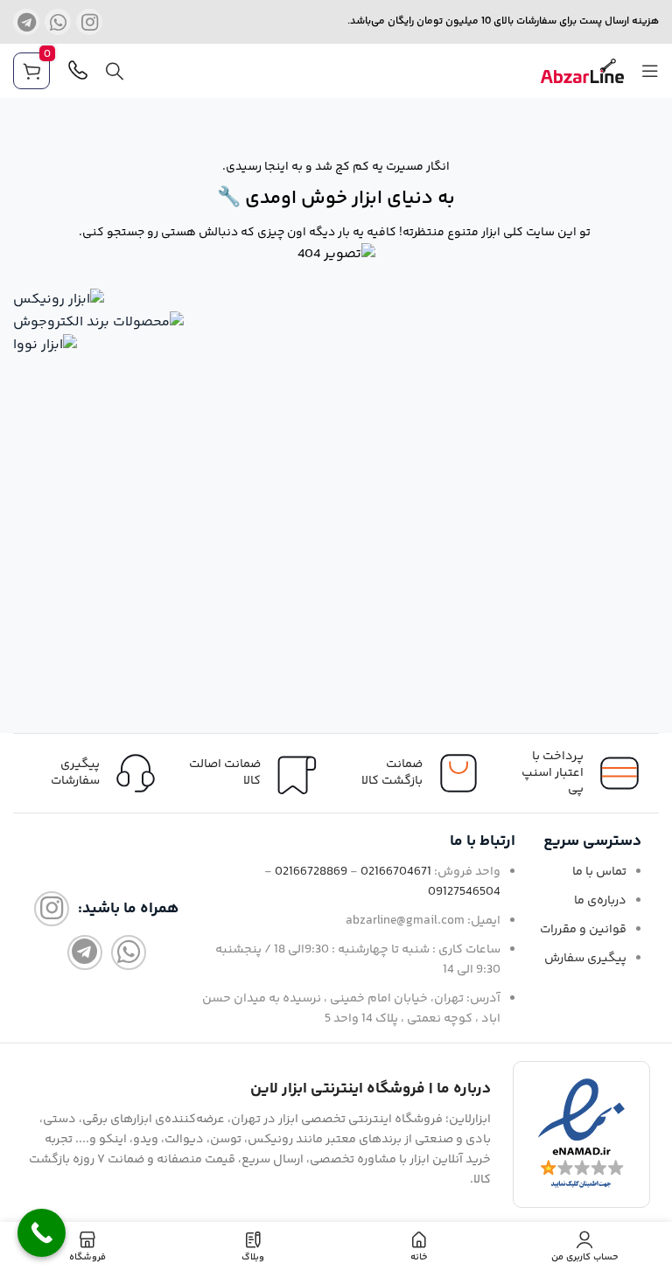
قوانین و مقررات (583, 929)
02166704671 (395, 872)
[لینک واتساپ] (58, 22)
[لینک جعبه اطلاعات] (94, 773)
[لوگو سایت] (582, 71)
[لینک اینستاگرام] (89, 22)
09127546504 (464, 892)
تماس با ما (599, 872)
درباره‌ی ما (600, 901)
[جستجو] (114, 70)
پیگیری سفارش (585, 958)
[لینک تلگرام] (26, 22)
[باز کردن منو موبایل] (650, 70)
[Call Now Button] (42, 1233)
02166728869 (311, 872)
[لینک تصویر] (58, 300)
